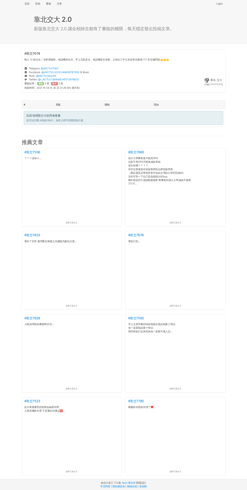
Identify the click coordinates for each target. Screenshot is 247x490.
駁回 (54, 83)
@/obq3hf (46, 75)
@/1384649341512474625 (58, 79)
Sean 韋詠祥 (129, 482)
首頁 (27, 3)
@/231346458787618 (60, 72)
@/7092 (49, 68)
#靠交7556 (32, 152)
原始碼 (143, 486)
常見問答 (105, 486)
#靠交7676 (136, 235)
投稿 (37, 3)
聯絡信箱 (132, 486)
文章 (59, 3)
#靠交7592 (136, 318)
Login (219, 3)
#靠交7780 (136, 401)
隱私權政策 (118, 486)
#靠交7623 (32, 235)
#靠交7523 (32, 401)
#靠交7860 (136, 152)
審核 (48, 3)
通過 (40, 83)
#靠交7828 (32, 318)
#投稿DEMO (46, 120)
